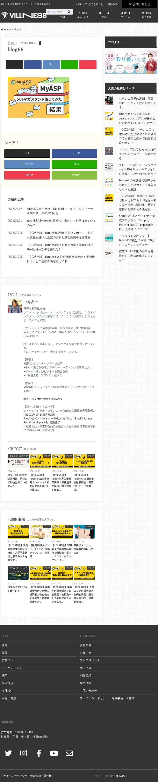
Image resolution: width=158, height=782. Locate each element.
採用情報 (85, 683)
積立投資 (7, 683)
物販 (4, 652)
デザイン (7, 660)
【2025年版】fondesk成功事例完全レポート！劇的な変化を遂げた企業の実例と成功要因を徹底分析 (60, 235)
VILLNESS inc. (118, 775)
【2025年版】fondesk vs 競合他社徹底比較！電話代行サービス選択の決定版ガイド (61, 259)
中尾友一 (30, 302)
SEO (4, 675)
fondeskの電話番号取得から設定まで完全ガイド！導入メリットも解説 (137, 184)
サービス (125, 14)
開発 (4, 645)
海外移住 (7, 690)
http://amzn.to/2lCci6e (50, 398)
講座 (104, 14)
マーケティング (12, 667)
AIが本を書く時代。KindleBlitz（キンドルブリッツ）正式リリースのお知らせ (61, 211)
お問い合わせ (141, 4)
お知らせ (85, 652)
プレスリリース (90, 660)
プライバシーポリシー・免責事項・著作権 (107, 698)
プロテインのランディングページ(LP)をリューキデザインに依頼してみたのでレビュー (137, 169)
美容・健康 (9, 698)
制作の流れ (113, 4)
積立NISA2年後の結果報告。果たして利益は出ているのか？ (137, 255)
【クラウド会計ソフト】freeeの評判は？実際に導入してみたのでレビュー (137, 240)
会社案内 (62, 14)
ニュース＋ (83, 14)
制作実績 (146, 14)
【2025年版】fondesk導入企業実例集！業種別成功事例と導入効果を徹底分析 (60, 247)
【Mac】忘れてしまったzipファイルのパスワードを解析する (138, 154)
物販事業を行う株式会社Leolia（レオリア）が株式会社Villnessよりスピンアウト (137, 118)
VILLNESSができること (90, 4)
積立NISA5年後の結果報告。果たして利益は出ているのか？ (61, 223)
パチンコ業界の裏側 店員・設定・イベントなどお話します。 (137, 103)
